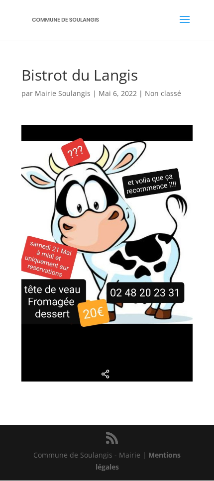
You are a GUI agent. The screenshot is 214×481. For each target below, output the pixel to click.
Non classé (163, 93)
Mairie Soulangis (63, 93)
